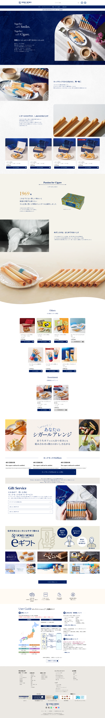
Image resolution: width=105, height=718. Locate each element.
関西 (31, 683)
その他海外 (33, 687)
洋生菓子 (21, 678)
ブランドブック (58, 674)
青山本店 (32, 674)
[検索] (78, 2)
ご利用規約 (50, 711)
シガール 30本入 (57, 162)
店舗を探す (64, 6)
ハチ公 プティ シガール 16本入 (60, 334)
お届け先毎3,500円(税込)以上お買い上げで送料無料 (52, 9)
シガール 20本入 (33, 162)
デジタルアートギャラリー (60, 678)
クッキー (21, 676)
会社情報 (74, 670)
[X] (48, 707)
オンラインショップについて (61, 687)
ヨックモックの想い (59, 672)
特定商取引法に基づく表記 (59, 711)
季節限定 (21, 680)
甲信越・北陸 (33, 680)
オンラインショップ (46, 6)
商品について (58, 686)
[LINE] (51, 707)
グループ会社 (75, 679)
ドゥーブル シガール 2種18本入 (35, 364)
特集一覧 (57, 679)
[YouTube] (56, 707)
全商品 (21, 684)
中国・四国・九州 (34, 684)
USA (31, 685)
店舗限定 (21, 681)
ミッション (75, 675)
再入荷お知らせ (77, 341)
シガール (21, 674)
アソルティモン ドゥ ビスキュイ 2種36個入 (44, 402)
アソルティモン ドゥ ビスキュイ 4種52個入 (60, 402)
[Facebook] (53, 707)
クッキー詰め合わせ (23, 677)
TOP (39, 6)
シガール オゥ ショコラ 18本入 (27, 334)
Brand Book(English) (59, 675)
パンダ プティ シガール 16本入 (43, 334)
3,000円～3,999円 (44, 677)
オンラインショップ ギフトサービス (62, 690)
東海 (31, 681)
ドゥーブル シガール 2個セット (52, 364)
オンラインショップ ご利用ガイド (61, 691)
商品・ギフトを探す (56, 6)
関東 (31, 677)
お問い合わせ (58, 688)
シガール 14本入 (9, 162)
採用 (74, 674)
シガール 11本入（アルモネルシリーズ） (69, 365)
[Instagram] (46, 707)
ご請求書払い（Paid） (80, 622)
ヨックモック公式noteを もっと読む (52, 472)
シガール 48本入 (81, 162)
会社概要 (74, 672)
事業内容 (74, 678)
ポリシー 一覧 (43, 711)
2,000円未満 (43, 674)
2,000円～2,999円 (44, 676)
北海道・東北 (33, 676)
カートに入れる (16, 167)
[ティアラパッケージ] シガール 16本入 (77, 335)
